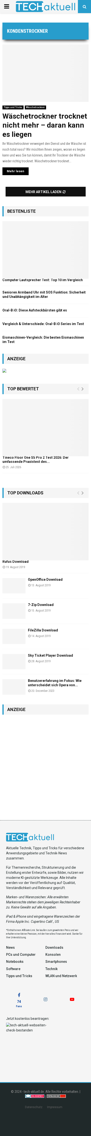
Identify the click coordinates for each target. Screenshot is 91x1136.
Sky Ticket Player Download (50, 655)
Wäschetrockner (35, 107)
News (10, 947)
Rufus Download (15, 562)
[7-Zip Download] (13, 611)
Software (13, 969)
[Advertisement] (45, 764)
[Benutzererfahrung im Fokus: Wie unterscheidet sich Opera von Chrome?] (13, 687)
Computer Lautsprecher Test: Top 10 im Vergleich (42, 280)
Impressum (54, 1107)
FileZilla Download (43, 630)
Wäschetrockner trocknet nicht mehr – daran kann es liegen (44, 125)
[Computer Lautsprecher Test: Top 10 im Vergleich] (45, 250)
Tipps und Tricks (13, 107)
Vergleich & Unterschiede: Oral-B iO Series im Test (43, 324)
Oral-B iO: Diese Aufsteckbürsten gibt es (34, 310)
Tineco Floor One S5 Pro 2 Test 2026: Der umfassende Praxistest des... (35, 460)
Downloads (54, 947)
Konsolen (53, 954)
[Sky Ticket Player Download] (13, 661)
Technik (51, 969)
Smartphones (56, 962)
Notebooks (15, 962)
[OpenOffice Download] (13, 585)
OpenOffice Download (45, 579)
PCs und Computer (21, 954)
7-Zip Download (41, 605)
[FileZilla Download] (13, 636)
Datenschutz (33, 1107)
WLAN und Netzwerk (61, 976)
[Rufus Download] (45, 531)
